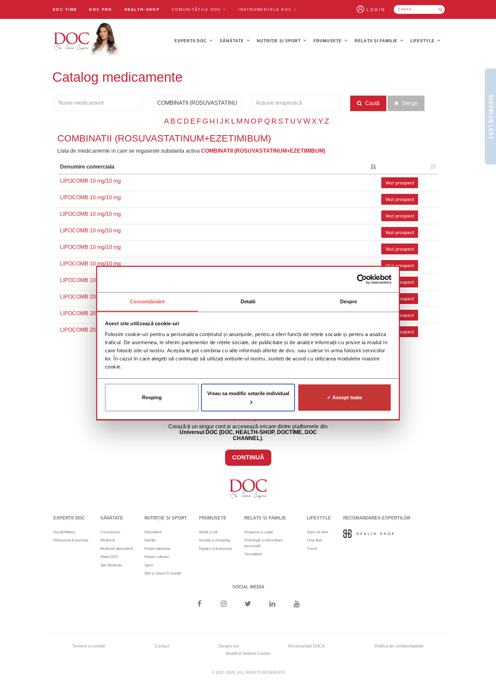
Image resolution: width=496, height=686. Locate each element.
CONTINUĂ (248, 457)
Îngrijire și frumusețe (215, 549)
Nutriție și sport (279, 41)
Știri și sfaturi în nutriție (162, 573)
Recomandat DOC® (306, 646)
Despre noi (229, 646)
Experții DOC (191, 41)
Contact (162, 646)
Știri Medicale (111, 565)
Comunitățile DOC (197, 9)
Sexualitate (253, 554)
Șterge (409, 103)
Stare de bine (317, 532)
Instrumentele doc (266, 9)
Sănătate (232, 41)
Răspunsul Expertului (70, 540)
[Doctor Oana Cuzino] (87, 41)
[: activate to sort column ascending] (409, 167)
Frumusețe (328, 41)
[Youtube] (296, 604)
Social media (248, 586)
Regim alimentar (157, 549)
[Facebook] (199, 604)
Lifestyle (423, 41)
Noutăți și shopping (214, 540)
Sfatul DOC (109, 557)
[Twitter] (248, 604)
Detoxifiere (153, 532)
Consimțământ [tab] (147, 301)
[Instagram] (223, 604)
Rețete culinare (156, 557)
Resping (152, 397)
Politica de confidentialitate (399, 646)
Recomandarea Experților (376, 517)
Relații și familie (377, 41)
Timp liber (315, 540)
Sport (148, 565)
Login (376, 9)
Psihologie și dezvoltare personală (263, 543)
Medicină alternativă (116, 549)
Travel (312, 549)
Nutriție (150, 540)
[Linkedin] (272, 604)
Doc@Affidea (64, 532)
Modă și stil (208, 532)
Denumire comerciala (87, 167)
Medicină (107, 540)
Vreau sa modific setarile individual (248, 393)
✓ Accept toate (344, 397)
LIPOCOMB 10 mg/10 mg (90, 181)
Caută (372, 103)
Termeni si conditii (88, 646)
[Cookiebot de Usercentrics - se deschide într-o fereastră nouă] (361, 279)
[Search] (440, 9)
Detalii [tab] (248, 301)
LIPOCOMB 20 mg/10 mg (90, 297)
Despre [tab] (348, 301)
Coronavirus (110, 532)
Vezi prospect (399, 182)
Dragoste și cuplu (258, 532)
